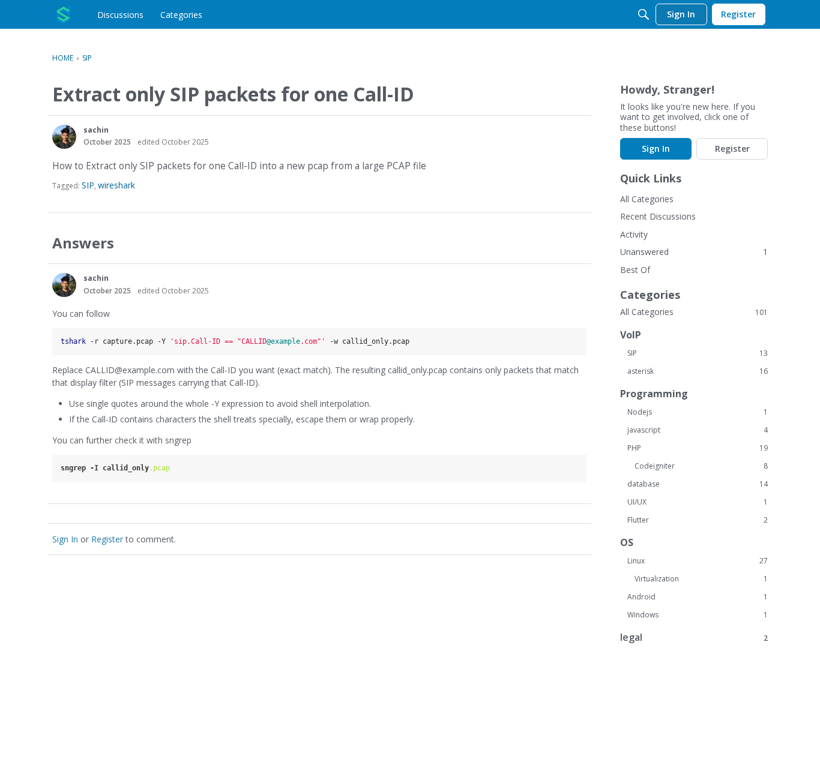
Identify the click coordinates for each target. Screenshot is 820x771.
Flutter (697, 520)
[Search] (643, 14)
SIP (88, 185)
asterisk (697, 371)
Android (697, 597)
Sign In (65, 539)
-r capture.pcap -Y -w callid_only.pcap (235, 341)
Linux (697, 561)
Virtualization (701, 579)
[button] (64, 137)
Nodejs (697, 412)
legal (694, 637)
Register (107, 539)
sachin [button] (96, 130)
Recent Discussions (658, 216)
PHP (697, 448)
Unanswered (644, 251)
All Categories (647, 199)
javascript (697, 430)
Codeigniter (701, 466)
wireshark (116, 185)
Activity (634, 234)
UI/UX (697, 502)
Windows (697, 615)
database (697, 484)
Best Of (635, 269)
